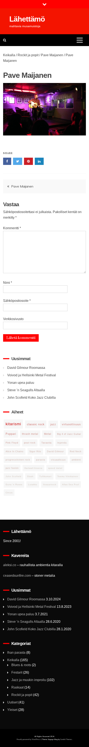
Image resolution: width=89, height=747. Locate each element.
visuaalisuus (58, 459)
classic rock (35, 424)
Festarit (16, 672)
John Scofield (13, 476)
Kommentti (12, 228)
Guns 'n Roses (14, 484)
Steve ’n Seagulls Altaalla (26, 390)
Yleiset (12, 710)
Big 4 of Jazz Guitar (69, 434)
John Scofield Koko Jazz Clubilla (31, 397)
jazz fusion (12, 468)
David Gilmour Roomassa (26, 367)
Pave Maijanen (52, 55)
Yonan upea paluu (20, 382)
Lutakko (32, 484)
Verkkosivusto (13, 319)
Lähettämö (27, 19)
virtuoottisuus (71, 424)
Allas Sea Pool (70, 484)
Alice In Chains (15, 451)
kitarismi (13, 424)
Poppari (11, 433)
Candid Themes (66, 739)
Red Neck (76, 451)
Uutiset (12, 702)
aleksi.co (9, 565)
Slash (30, 476)
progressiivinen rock (18, 459)
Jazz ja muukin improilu (28, 680)
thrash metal (30, 434)
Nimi (7, 282)
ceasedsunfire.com (17, 575)
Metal (47, 434)
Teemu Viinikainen (67, 476)
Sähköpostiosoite (17, 300)
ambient (76, 459)
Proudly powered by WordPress (29, 739)
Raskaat (17, 687)
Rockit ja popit (28, 55)
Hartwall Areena (33, 468)
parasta (40, 459)
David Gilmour (55, 451)
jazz (53, 424)
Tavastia (46, 442)
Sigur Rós (35, 451)
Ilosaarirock (49, 484)
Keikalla (9, 55)
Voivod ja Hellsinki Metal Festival (31, 375)
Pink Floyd (12, 442)
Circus (9, 492)
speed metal (55, 468)
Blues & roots (21, 665)
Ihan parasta (16, 652)
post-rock (30, 442)
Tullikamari (45, 476)
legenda (62, 442)
